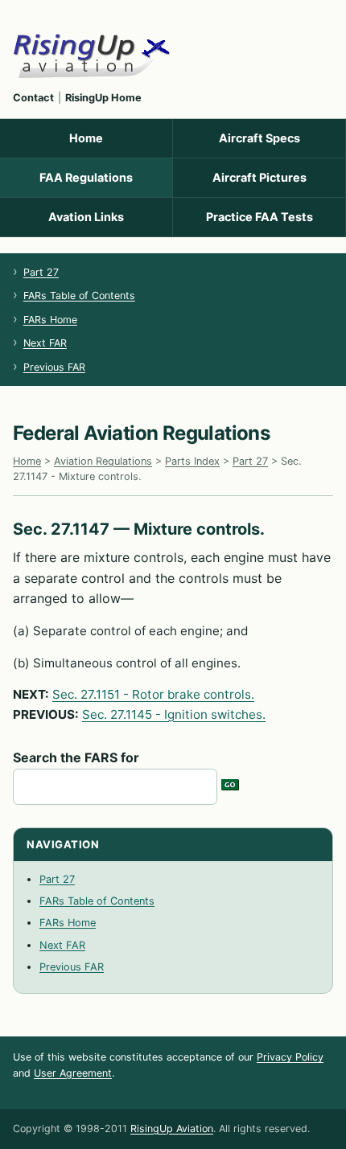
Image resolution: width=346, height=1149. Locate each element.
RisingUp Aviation (171, 1128)
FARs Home (50, 320)
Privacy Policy (290, 1057)
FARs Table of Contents (79, 295)
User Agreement (73, 1073)
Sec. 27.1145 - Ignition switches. (174, 714)
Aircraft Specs (259, 138)
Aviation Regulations (103, 461)
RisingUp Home (103, 98)
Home (86, 138)
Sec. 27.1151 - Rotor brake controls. (153, 694)
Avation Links (86, 217)
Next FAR (45, 343)
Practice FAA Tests (259, 217)
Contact (33, 98)
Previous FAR (54, 367)
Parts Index (192, 461)
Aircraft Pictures (259, 177)
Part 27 (41, 272)
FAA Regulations (86, 177)
